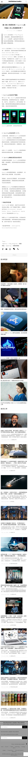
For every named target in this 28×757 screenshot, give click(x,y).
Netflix (4, 243)
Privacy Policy (10, 750)
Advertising (14, 751)
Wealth (20, 30)
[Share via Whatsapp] (7, 17)
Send (25, 726)
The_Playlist (13, 243)
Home (2, 746)
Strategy (13, 625)
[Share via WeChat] (11, 17)
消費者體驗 (16, 245)
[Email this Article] (4, 17)
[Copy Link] (14, 17)
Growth (14, 439)
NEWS (12, 501)
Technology (13, 563)
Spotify (8, 245)
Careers (4, 750)
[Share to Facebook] (1, 17)
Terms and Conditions (19, 750)
